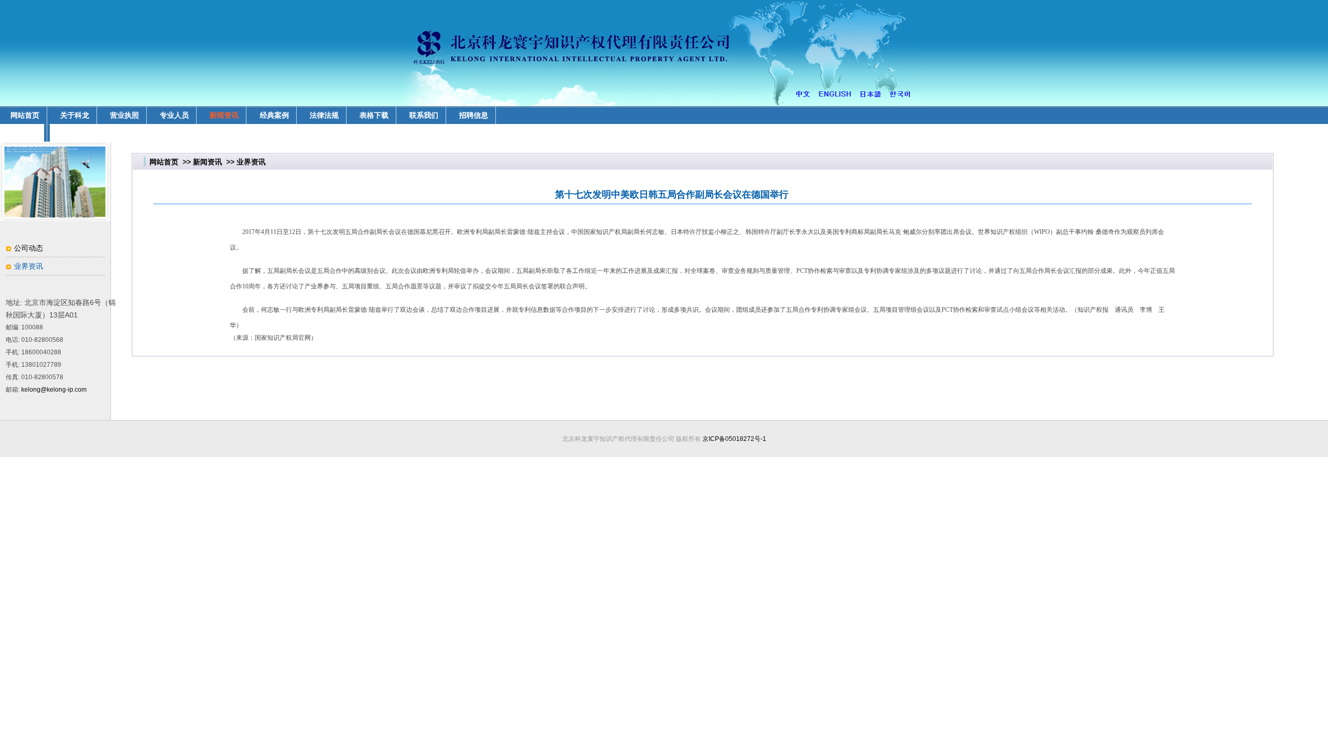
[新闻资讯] (55, 218)
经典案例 (274, 115)
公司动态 (28, 248)
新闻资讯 (224, 115)
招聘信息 (473, 115)
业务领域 (24, 133)
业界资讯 (28, 266)
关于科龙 (74, 115)
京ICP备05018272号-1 (734, 438)
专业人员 (174, 115)
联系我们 (423, 115)
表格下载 (374, 115)
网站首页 (163, 162)
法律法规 (324, 115)
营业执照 (124, 115)
